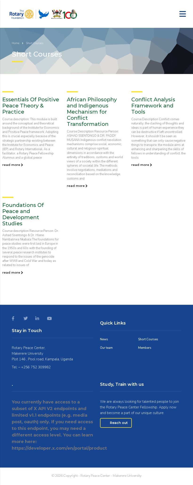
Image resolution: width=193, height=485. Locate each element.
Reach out (119, 423)
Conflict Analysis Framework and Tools (153, 105)
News (104, 339)
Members (144, 348)
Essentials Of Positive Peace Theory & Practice (30, 105)
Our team (106, 348)
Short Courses (148, 339)
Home (15, 43)
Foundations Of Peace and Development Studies (23, 214)
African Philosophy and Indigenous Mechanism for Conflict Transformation (92, 111)
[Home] (43, 13)
